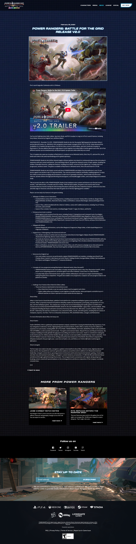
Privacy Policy (55, 530)
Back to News (34, 370)
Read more (56, 421)
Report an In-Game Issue (82, 530)
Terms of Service (66, 530)
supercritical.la (71, 527)
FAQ (46, 530)
